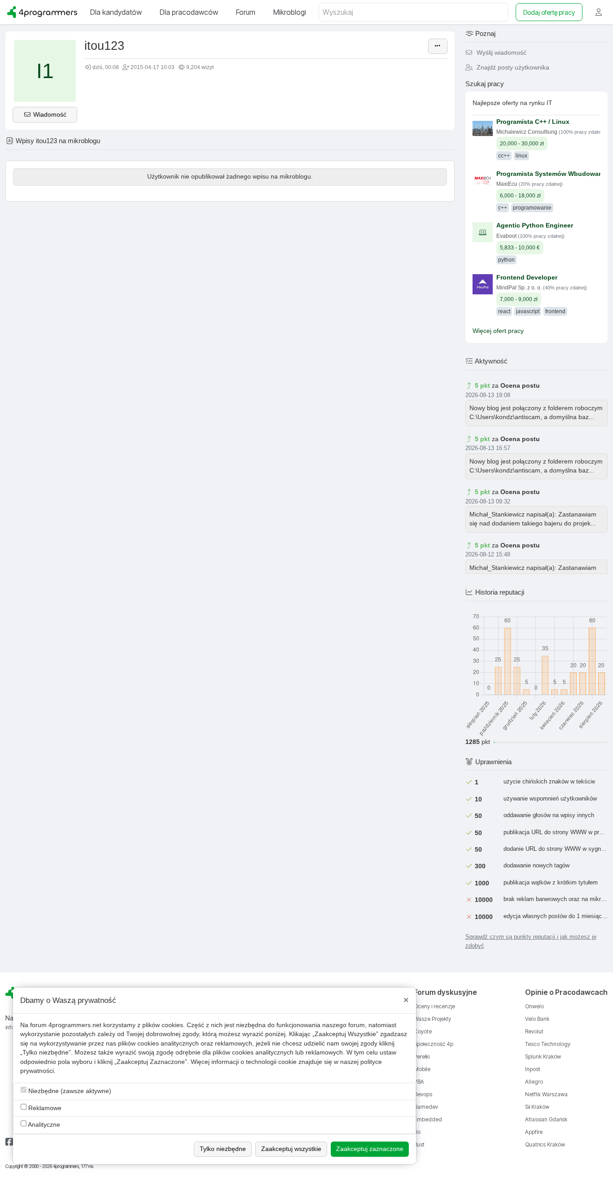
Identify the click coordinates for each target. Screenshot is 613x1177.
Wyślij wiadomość (500, 52)
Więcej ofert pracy (498, 331)
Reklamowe (43, 1108)
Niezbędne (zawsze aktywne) (68, 1091)
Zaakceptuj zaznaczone (369, 1149)
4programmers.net (74, 1025)
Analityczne (43, 1124)
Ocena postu (520, 385)
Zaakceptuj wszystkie (291, 1149)
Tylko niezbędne (223, 1149)
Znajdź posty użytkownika (512, 67)
